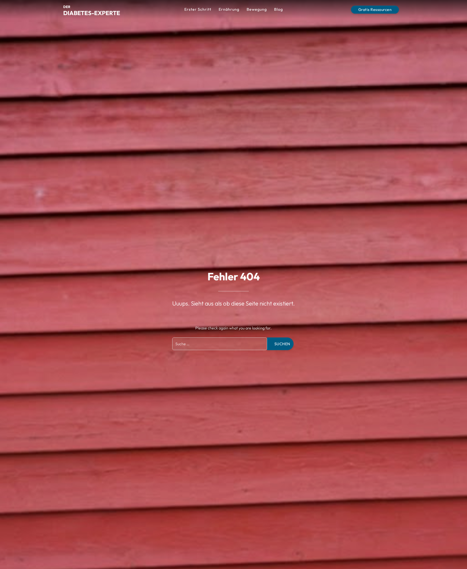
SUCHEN (282, 343)
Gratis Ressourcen (375, 9)
